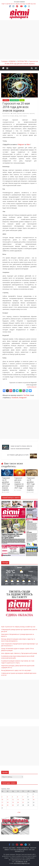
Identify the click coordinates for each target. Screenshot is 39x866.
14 (23, 799)
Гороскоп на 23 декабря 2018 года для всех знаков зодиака (6, 484)
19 (13, 802)
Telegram (21, 144)
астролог (19, 113)
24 (2, 805)
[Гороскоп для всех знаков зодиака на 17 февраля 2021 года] (19, 471)
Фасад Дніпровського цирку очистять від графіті (16, 670)
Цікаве (22, 100)
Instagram (22, 398)
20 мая (14, 113)
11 (7, 799)
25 (7, 805)
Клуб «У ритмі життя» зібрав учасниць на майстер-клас (19, 4)
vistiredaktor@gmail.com (22, 863)
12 (13, 799)
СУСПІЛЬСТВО (14, 100)
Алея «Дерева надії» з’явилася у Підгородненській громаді (19, 653)
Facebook (14, 398)
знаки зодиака (23, 116)
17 (2, 802)
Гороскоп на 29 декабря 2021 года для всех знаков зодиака (31, 484)
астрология (25, 113)
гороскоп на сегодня (8, 116)
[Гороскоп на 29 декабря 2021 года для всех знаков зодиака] (32, 471)
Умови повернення (23, 847)
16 (33, 799)
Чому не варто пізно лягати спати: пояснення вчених (21, 447)
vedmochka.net (31, 387)
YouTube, (26, 395)
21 (23, 802)
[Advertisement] (19, 39)
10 (2, 799)
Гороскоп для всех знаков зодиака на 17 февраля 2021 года (18, 483)
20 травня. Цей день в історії (18, 455)
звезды (16, 116)
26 (13, 805)
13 (18, 799)
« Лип (18, 812)
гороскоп (31, 113)
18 (7, 802)
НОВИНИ (5, 100)
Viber (28, 144)
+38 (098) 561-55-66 (21, 861)
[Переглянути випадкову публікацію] (36, 68)
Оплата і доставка (9, 847)
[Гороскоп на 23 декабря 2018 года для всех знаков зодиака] (7, 471)
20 (18, 802)
